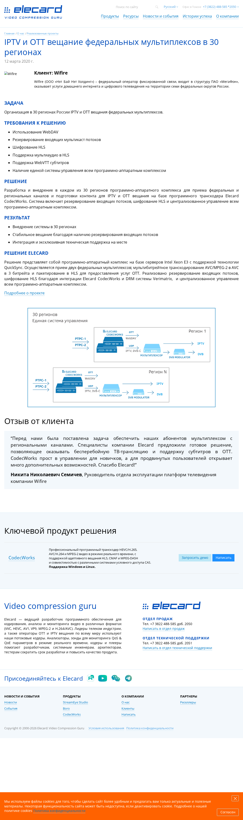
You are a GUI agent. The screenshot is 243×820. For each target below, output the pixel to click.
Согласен (227, 812)
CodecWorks (22, 558)
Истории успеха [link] (197, 16)
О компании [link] (227, 16)
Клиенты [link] (128, 709)
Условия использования (106, 728)
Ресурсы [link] (131, 16)
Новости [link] (10, 702)
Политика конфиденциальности (149, 728)
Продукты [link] (110, 16)
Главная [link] (9, 33)
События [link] (10, 709)
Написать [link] (129, 714)
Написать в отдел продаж (164, 628)
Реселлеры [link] (188, 702)
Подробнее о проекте (24, 293)
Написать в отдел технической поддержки (177, 648)
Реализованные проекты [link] (42, 33)
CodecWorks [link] (72, 714)
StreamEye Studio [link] (75, 702)
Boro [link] (66, 709)
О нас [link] (20, 33)
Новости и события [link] (160, 16)
